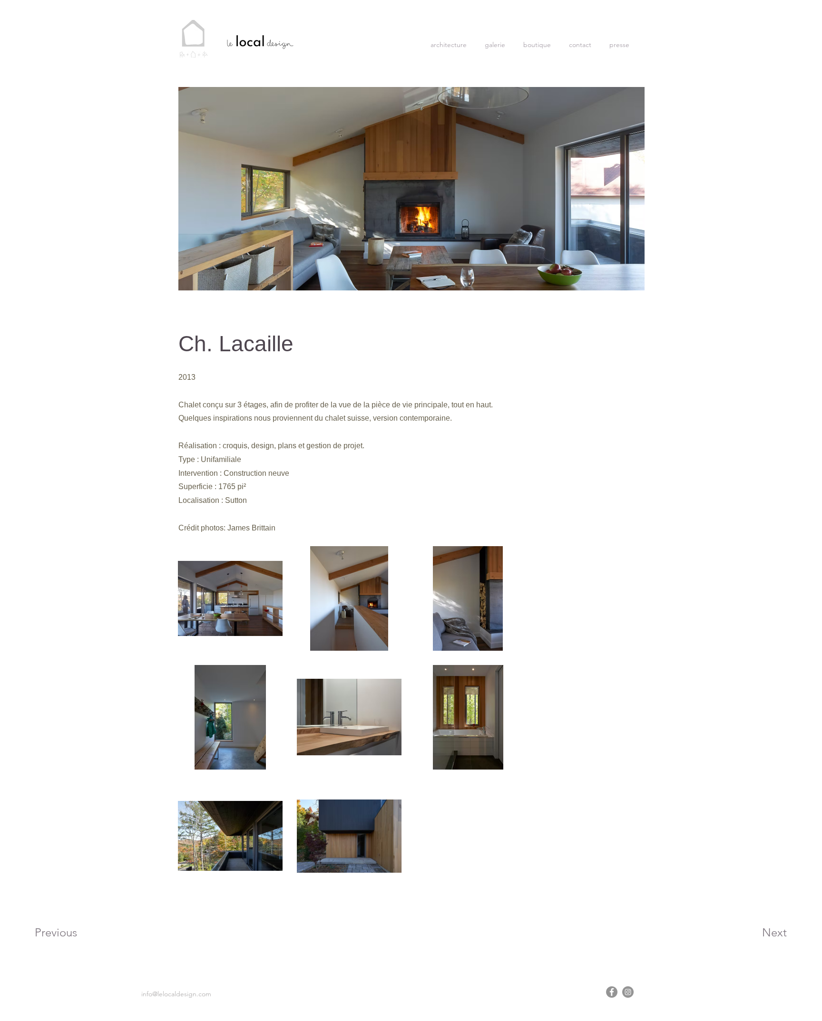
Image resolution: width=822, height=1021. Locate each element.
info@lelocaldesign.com (176, 994)
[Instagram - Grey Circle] (628, 992)
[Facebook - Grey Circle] (611, 992)
